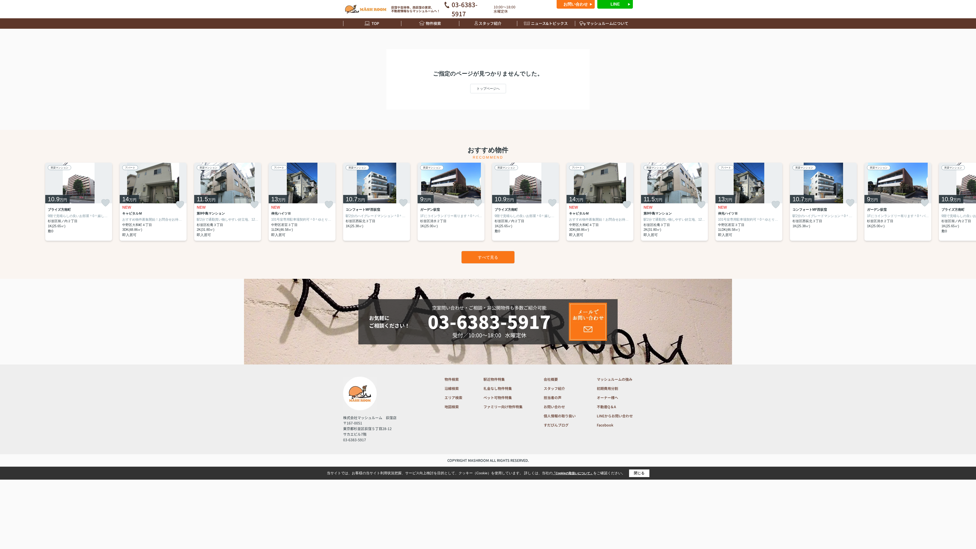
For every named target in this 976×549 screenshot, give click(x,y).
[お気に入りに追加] (105, 203)
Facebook (605, 425)
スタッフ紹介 (490, 23)
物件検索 (433, 23)
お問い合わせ (575, 4)
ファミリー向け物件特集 (503, 406)
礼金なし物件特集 (497, 388)
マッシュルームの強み (614, 379)
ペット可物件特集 (497, 397)
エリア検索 (453, 397)
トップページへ (488, 88)
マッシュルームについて (607, 23)
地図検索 (452, 406)
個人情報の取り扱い (560, 415)
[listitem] (376, 202)
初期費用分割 (607, 388)
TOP (375, 23)
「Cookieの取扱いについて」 (573, 473)
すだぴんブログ (556, 425)
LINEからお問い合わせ (615, 415)
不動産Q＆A (606, 406)
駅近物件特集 (494, 379)
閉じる (639, 473)
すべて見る (488, 257)
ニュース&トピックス (549, 23)
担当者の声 (552, 397)
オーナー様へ (607, 397)
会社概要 (551, 379)
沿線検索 (452, 388)
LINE (615, 4)
